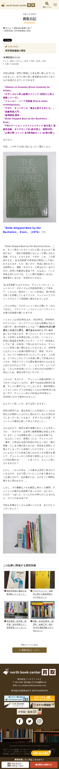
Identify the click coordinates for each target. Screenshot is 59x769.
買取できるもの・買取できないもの (15, 764)
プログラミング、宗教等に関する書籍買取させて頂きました (43, 594)
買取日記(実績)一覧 (22, 28)
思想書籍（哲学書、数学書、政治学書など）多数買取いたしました (16, 624)
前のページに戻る (30, 645)
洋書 (7, 64)
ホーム (8, 28)
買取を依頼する (45, 765)
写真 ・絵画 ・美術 (38, 61)
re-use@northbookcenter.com (32, 685)
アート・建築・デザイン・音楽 (15, 61)
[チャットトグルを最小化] (49, 751)
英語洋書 (15, 64)
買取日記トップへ (31, 650)
